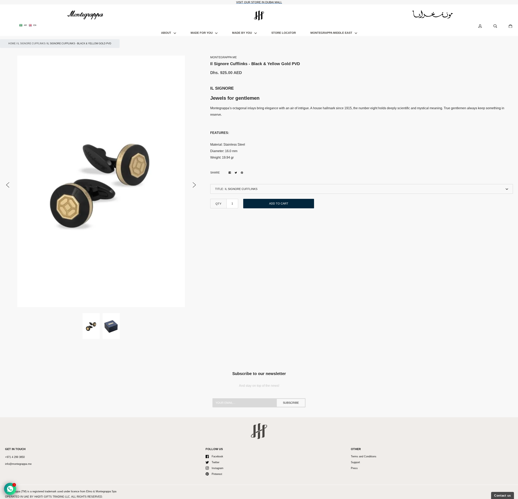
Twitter (215, 462)
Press (354, 468)
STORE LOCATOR (283, 32)
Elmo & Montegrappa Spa (101, 491)
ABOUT (166, 32)
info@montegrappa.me (18, 463)
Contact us (502, 495)
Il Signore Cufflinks (31, 43)
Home (12, 43)
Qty (218, 203)
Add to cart (278, 203)
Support (355, 462)
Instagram (217, 468)
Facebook (217, 456)
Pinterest (217, 474)
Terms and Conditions (363, 456)
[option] (101, 181)
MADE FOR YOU (202, 32)
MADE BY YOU (242, 32)
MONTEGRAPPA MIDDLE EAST (331, 32)
